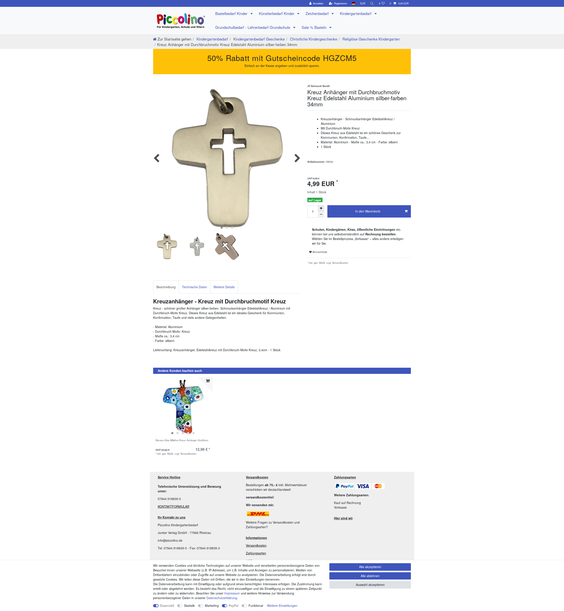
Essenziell (167, 605)
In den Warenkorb (367, 211)
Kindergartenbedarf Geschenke (258, 39)
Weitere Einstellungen (282, 605)
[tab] (166, 286)
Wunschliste (319, 252)
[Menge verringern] (321, 214)
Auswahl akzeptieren (370, 584)
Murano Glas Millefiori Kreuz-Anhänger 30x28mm (182, 440)
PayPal (233, 605)
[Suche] (372, 3)
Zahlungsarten (256, 553)
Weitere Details (224, 287)
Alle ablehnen (370, 576)
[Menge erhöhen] (321, 208)
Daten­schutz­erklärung (221, 598)
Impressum (232, 593)
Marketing (212, 605)
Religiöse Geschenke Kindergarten (370, 39)
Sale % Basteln (315, 27)
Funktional (256, 605)
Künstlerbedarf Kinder (277, 13)
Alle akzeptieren (370, 567)
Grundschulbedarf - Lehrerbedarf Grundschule (253, 27)
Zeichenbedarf (318, 13)
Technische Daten (194, 287)
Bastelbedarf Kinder (232, 13)
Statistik (189, 605)
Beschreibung (166, 287)
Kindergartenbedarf (356, 13)
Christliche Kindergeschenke (313, 39)
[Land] (353, 3)
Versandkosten (256, 545)
